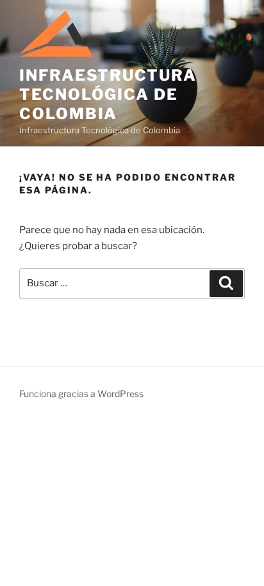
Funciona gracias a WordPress (81, 393)
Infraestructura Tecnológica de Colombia (108, 94)
